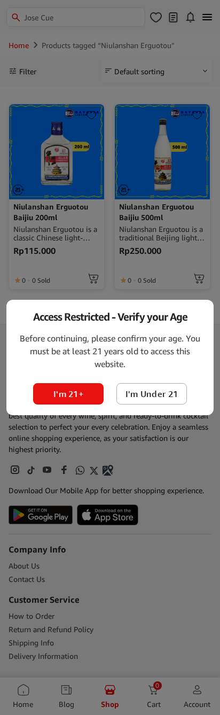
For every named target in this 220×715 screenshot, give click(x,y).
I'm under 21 (151, 393)
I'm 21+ (68, 393)
